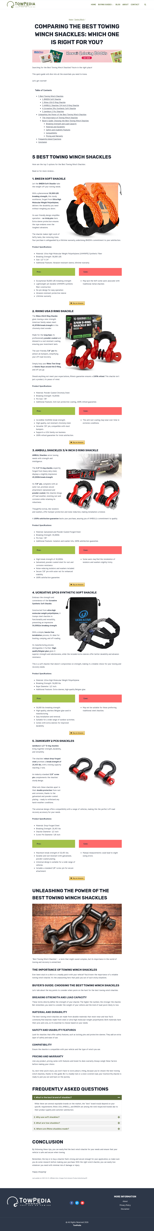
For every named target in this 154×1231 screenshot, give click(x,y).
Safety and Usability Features (58, 130)
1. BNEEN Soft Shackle (51, 99)
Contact (135, 4)
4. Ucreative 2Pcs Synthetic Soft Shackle (59, 108)
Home (93, 4)
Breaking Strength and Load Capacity (61, 124)
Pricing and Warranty (54, 136)
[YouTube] (82, 1203)
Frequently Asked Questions (49, 139)
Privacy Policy (125, 1205)
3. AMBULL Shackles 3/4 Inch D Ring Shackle (60, 105)
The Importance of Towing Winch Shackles (60, 117)
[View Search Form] (145, 4)
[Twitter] (77, 1203)
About (125, 4)
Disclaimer (125, 1209)
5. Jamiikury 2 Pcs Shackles (53, 111)
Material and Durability (55, 127)
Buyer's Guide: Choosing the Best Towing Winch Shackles (65, 120)
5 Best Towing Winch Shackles (50, 96)
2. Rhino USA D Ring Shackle (54, 102)
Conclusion (42, 142)
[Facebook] (72, 1203)
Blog (118, 4)
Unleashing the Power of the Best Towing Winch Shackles (62, 114)
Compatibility (51, 133)
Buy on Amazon (78, 303)
